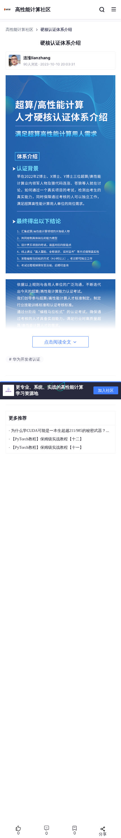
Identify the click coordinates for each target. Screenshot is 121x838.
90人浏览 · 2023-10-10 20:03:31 (49, 64)
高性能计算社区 (20, 30)
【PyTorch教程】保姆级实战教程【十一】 (47, 447)
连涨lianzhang (36, 57)
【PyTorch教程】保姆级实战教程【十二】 (47, 439)
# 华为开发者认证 (24, 359)
